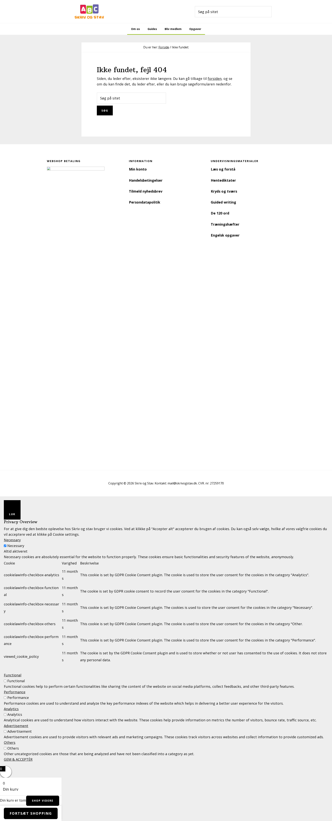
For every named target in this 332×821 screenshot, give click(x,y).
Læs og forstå (223, 169)
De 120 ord (220, 213)
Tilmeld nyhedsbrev (145, 191)
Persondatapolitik (144, 202)
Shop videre (42, 800)
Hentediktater (223, 180)
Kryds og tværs (224, 191)
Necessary (15, 545)
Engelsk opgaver (225, 235)
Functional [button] (12, 675)
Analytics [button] (11, 709)
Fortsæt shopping (31, 813)
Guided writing (223, 202)
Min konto (138, 169)
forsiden (215, 78)
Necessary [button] (12, 540)
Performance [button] (14, 692)
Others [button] (9, 742)
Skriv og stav (89, 11)
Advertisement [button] (16, 725)
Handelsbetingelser (146, 180)
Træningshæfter (225, 224)
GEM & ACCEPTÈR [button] (18, 759)
